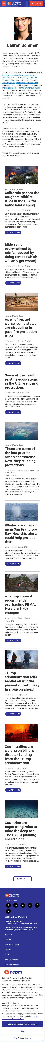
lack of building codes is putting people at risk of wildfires (22, 75)
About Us (8, 934)
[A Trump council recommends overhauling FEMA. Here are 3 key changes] (21, 583)
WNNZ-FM (29, 923)
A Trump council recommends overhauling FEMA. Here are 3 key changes (20, 604)
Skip (22, 1031)
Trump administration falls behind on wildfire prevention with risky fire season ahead (22, 681)
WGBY (7, 923)
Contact (8, 939)
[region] (22, 1004)
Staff (7, 955)
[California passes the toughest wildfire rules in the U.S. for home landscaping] (21, 175)
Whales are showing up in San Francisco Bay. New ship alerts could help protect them (21, 533)
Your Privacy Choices (22, 1038)
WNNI (35, 923)
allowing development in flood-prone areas (20, 83)
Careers (8, 950)
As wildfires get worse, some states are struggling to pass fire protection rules (21, 327)
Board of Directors (12, 960)
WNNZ (17, 923)
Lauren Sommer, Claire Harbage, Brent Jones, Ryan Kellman (22, 471)
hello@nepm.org (15, 930)
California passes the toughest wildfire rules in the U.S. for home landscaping (22, 199)
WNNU (23, 923)
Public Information (12, 965)
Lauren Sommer (11, 210)
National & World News (14, 189)
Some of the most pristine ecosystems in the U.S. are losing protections (21, 381)
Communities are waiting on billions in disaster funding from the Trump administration (22, 754)
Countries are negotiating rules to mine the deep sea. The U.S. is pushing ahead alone (21, 831)
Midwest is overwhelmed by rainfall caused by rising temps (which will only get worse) (21, 252)
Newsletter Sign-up (12, 944)
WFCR (12, 923)
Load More (22, 879)
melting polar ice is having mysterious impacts (21, 88)
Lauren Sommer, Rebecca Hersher (18, 618)
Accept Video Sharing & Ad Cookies (22, 1024)
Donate (37, 3)
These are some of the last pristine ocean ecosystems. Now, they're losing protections (20, 457)
